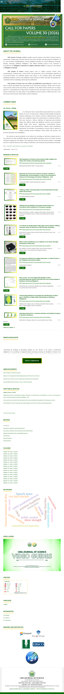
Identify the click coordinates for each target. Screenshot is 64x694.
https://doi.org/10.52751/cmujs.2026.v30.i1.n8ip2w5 (36, 283)
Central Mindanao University (46, 689)
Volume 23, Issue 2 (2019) (10, 478)
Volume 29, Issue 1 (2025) (10, 456)
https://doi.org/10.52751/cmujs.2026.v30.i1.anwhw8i (36, 163)
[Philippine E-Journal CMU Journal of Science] (32, 663)
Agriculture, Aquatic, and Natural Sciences (14, 428)
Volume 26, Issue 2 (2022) (10, 466)
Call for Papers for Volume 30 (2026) (11, 372)
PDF (7, 168)
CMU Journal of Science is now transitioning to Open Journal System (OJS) (20, 379)
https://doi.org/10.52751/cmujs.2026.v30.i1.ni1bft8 (36, 301)
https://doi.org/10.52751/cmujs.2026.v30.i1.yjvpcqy (36, 229)
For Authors (6, 617)
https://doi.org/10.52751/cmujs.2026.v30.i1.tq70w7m (36, 179)
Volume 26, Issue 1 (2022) (10, 468)
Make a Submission (32, 360)
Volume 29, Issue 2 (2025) (10, 454)
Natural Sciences (7, 438)
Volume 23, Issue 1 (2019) (10, 481)
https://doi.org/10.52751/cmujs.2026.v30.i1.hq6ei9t (36, 209)
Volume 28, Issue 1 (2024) (10, 460)
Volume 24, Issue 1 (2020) (10, 476)
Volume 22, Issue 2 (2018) (10, 483)
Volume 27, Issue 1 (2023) (10, 464)
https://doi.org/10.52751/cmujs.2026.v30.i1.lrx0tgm (36, 317)
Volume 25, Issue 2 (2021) (10, 470)
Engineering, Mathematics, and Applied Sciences (15, 433)
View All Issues (8, 327)
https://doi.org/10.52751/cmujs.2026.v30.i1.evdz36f (36, 245)
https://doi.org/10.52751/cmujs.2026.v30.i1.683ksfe (20, 146)
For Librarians (7, 620)
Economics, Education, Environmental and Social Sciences (18, 431)
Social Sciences (7, 440)
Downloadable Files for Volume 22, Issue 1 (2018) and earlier (17, 382)
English (5, 604)
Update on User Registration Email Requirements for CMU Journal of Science (21, 376)
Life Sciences (6, 435)
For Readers (6, 615)
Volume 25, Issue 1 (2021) (10, 472)
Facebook (19, 689)
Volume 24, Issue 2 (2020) (10, 474)
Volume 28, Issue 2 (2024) (10, 458)
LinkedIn (32, 689)
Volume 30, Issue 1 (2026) (10, 451)
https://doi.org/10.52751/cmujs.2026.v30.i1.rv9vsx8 (36, 262)
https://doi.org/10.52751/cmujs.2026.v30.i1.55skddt (36, 193)
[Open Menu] (1, 1)
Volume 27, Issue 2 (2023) (10, 462)
